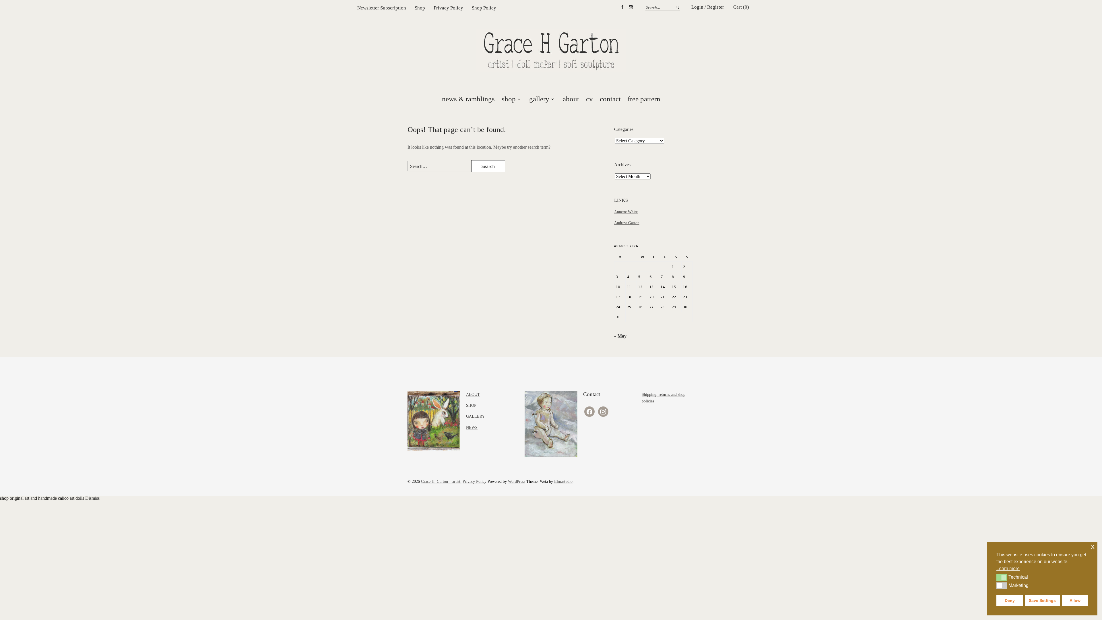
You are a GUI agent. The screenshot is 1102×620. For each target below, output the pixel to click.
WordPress (516, 481)
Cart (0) (741, 7)
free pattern (644, 99)
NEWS (472, 427)
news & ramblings (468, 99)
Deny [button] (1010, 600)
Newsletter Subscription (381, 8)
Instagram (630, 7)
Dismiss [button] (92, 498)
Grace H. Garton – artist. (441, 481)
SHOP (471, 405)
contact (610, 99)
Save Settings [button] (1042, 600)
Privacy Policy (448, 8)
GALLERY (475, 416)
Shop (420, 8)
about (571, 99)
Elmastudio (563, 481)
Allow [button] (1075, 600)
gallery (539, 99)
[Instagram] (603, 411)
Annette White (626, 212)
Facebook (622, 7)
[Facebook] (589, 411)
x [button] (1093, 546)
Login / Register (707, 7)
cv (589, 99)
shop (509, 99)
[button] (1001, 577)
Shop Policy (484, 8)
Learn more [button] (1008, 568)
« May (620, 336)
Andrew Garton (626, 223)
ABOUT (473, 394)
